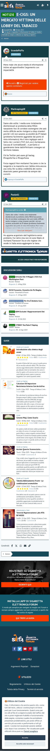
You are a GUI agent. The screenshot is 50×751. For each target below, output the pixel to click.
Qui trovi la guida (25, 618)
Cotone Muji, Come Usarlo (27, 417)
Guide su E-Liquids (22, 347)
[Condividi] (46, 347)
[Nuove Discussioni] (47, 5)
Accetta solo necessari (25, 744)
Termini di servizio (35, 689)
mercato (5, 35)
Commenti (30, 521)
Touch (18, 452)
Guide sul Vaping (21, 381)
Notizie (17, 282)
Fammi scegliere (31, 731)
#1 (46, 60)
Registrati (24, 83)
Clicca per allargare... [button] (25, 230)
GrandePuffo (8, 30)
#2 (46, 119)
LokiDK (11, 327)
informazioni (24, 32)
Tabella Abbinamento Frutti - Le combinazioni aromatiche (29, 482)
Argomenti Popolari (19, 666)
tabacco (18, 35)
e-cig (6, 32)
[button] (2, 5)
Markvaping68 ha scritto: (14, 210)
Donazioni (35, 666)
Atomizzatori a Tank (22, 510)
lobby (33, 32)
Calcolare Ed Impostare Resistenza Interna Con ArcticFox (30, 384)
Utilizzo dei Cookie (32, 684)
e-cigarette (14, 32)
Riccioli (11, 282)
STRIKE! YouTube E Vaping (26, 325)
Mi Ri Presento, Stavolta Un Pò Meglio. (25, 290)
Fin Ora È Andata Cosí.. (33, 301)
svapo (12, 35)
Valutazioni (22, 360)
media (39, 32)
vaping (26, 35)
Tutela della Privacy (15, 689)
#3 (46, 204)
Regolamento (15, 684)
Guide (6, 340)
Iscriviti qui (25, 584)
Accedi (11, 83)
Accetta (25, 738)
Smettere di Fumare (21, 303)
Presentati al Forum (21, 292)
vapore (32, 35)
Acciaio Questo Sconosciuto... (29, 449)
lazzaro (11, 292)
